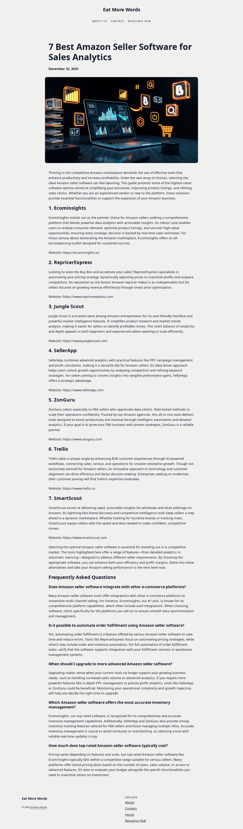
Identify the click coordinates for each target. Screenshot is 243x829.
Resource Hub (135, 821)
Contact (131, 808)
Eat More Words (121, 9)
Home (129, 814)
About (129, 802)
